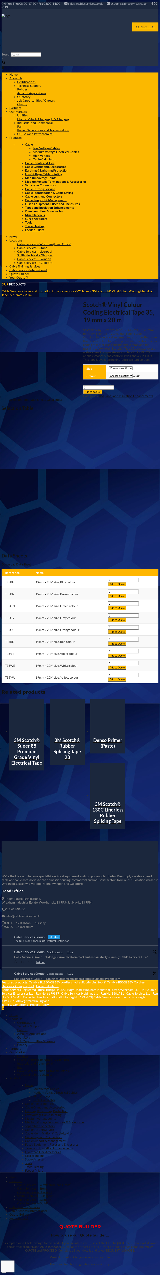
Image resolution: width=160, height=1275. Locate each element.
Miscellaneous (35, 215)
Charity (22, 104)
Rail (19, 126)
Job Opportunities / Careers (36, 100)
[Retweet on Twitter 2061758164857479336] (24, 962)
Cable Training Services (24, 266)
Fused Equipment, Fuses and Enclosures (52, 204)
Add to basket (92, 391)
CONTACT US (145, 27)
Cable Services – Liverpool (34, 251)
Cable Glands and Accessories (45, 166)
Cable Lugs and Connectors (43, 196)
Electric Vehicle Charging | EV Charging (43, 119)
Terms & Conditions (15, 1004)
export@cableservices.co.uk (128, 3)
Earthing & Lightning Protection (46, 170)
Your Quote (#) (19, 277)
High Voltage (41, 155)
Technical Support (29, 85)
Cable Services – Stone (32, 248)
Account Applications (31, 93)
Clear (136, 375)
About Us (15, 78)
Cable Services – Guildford (34, 262)
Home (13, 74)
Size (89, 368)
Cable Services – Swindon (34, 259)
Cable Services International (28, 270)
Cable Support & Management (46, 200)
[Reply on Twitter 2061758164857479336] (16, 962)
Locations (15, 240)
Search (6, 54)
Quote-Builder (19, 274)
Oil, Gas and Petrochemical (35, 134)
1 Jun (70, 973)
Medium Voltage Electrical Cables (56, 152)
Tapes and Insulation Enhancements (49, 207)
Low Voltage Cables (46, 148)
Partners (15, 108)
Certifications (26, 82)
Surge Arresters (36, 218)
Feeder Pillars (34, 230)
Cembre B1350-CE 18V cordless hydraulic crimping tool (66, 982)
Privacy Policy (39, 1004)
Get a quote (54, 399)
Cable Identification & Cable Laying (49, 192)
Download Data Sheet (16, 564)
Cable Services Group (29, 952)
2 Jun (70, 952)
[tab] (19, 399)
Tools (28, 222)
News (13, 236)
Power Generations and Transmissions (43, 130)
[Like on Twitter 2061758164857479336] (31, 962)
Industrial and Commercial (35, 122)
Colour (91, 376)
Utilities (22, 115)
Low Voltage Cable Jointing (43, 174)
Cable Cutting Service (40, 189)
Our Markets (18, 111)
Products (15, 137)
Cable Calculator (44, 159)
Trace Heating (34, 226)
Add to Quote (117, 584)
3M (101, 396)
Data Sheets (38, 399)
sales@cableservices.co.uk (85, 3)
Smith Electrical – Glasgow (34, 255)
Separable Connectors (40, 185)
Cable (29, 144)
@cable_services (55, 952)
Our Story (23, 96)
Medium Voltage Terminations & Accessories (55, 181)
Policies (22, 89)
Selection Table (19, 399)
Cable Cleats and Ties (39, 163)
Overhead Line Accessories (44, 211)
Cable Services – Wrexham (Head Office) (44, 244)
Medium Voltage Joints (40, 178)
